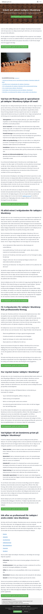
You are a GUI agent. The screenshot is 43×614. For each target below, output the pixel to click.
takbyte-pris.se (27, 196)
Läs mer (33, 609)
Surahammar (6, 540)
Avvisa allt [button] (26, 611)
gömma (17, 78)
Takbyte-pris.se (6, 2)
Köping (5, 534)
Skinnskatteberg (7, 545)
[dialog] (21, 609)
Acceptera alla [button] (18, 611)
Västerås (5, 537)
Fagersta (5, 548)
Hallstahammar (7, 542)
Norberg (5, 551)
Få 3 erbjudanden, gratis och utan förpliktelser (21, 16)
